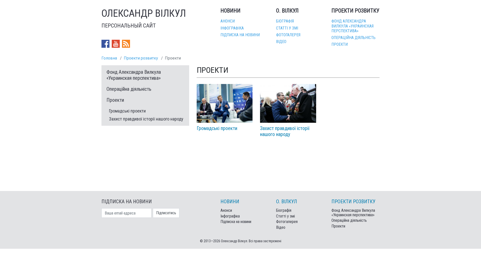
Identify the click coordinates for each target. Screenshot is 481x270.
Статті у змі (287, 28)
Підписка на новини (240, 34)
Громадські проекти (127, 111)
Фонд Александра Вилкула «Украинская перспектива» (352, 26)
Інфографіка (232, 28)
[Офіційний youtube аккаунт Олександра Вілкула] (116, 43)
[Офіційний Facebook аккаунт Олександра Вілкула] (105, 43)
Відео (281, 41)
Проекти (339, 44)
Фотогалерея (288, 34)
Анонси (227, 21)
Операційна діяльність (353, 37)
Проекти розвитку (141, 58)
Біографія (285, 21)
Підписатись (166, 212)
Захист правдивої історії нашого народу (146, 119)
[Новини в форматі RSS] (126, 43)
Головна (109, 58)
